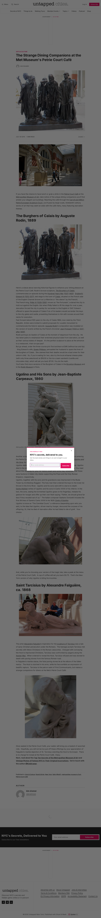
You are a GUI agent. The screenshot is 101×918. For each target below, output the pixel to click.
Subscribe (65, 465)
